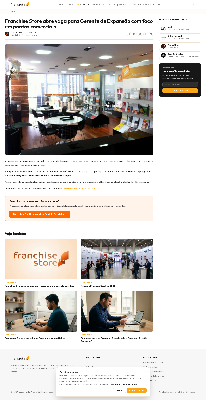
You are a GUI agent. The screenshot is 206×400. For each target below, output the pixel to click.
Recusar (119, 390)
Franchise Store (80, 161)
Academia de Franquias (153, 371)
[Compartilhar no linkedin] (140, 34)
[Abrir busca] (192, 4)
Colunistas (90, 367)
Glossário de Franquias (153, 376)
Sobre (70, 4)
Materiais (97, 4)
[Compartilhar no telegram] (151, 34)
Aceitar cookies (136, 390)
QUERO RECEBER (180, 90)
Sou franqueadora (117, 4)
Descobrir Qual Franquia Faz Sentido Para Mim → (39, 214)
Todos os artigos (150, 367)
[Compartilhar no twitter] (134, 34)
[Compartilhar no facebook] (145, 34)
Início (61, 4)
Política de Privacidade (126, 384)
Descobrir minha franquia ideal (146, 4)
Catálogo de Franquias (153, 362)
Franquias (84, 4)
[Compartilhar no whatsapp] (129, 34)
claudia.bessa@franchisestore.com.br (79, 188)
